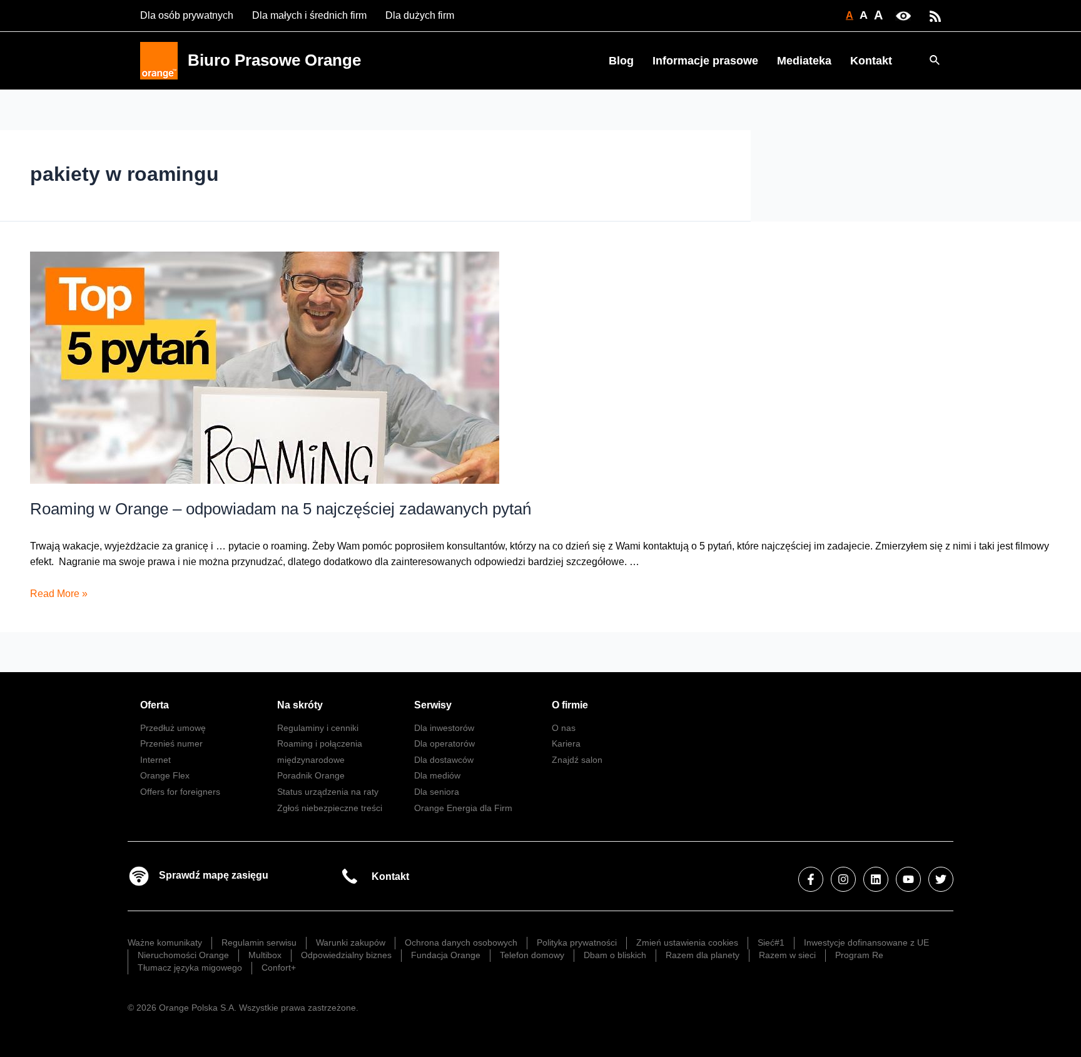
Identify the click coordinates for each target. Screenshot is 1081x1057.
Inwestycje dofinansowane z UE (866, 942)
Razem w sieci (787, 955)
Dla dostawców (444, 760)
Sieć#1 (771, 942)
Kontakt (871, 60)
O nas (564, 728)
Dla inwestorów (444, 728)
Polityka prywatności (577, 942)
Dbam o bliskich (615, 955)
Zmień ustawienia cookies (687, 942)
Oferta (154, 705)
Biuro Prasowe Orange (274, 60)
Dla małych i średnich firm (309, 15)
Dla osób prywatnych (186, 15)
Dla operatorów (444, 743)
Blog (621, 60)
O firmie (570, 705)
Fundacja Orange (445, 955)
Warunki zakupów (350, 942)
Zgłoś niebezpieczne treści (329, 808)
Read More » (59, 593)
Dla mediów (437, 775)
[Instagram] (843, 879)
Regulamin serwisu (259, 942)
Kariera (566, 743)
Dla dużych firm (419, 15)
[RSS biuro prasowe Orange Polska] (935, 15)
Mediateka (804, 60)
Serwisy (433, 705)
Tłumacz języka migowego (190, 968)
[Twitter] (940, 879)
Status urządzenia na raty (327, 792)
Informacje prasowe (705, 60)
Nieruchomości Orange (183, 955)
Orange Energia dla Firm (463, 808)
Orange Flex (165, 775)
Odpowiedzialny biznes (346, 955)
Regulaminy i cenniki (317, 728)
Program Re (859, 955)
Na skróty (300, 705)
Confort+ (278, 968)
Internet (155, 760)
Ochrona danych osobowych (461, 942)
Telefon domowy (532, 955)
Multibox (265, 955)
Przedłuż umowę (173, 728)
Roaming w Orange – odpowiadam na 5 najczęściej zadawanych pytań (280, 508)
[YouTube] (908, 879)
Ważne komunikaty (165, 942)
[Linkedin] (875, 879)
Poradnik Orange (311, 775)
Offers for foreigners (180, 792)
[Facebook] (810, 879)
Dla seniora (436, 792)
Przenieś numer (171, 743)
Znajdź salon (577, 760)
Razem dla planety (702, 955)
